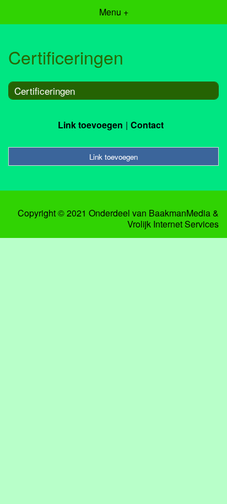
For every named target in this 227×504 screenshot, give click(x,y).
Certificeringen (44, 90)
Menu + (113, 12)
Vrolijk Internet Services (173, 224)
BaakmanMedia (179, 213)
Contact (147, 124)
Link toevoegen (90, 124)
